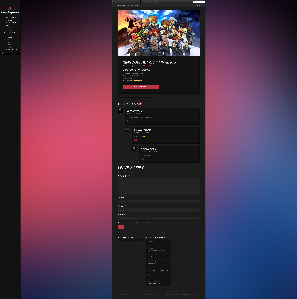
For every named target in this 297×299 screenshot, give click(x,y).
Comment (124, 176)
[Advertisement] (177, 78)
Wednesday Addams (154, 283)
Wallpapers (122, 5)
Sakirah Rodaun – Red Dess (156, 250)
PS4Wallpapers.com (126, 294)
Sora (150, 96)
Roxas (144, 96)
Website (122, 215)
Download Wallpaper (141, 87)
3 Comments (155, 66)
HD (119, 96)
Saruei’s (150, 257)
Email (122, 206)
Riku (139, 96)
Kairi (124, 96)
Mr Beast (150, 277)
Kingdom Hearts (131, 96)
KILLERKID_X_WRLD (153, 274)
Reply (129, 121)
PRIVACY (165, 296)
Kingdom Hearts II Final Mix (133, 5)
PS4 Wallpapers (142, 130)
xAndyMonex (151, 248)
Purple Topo (151, 263)
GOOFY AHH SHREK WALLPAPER (158, 270)
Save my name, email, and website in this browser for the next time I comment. (138, 223)
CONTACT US (158, 296)
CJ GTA (150, 243)
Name (121, 197)
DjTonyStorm (134, 111)
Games (147, 66)
